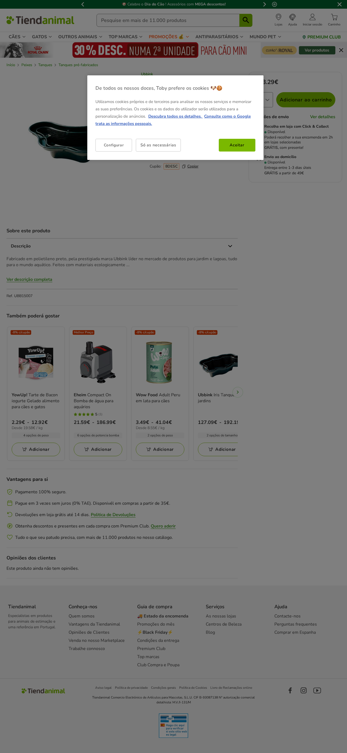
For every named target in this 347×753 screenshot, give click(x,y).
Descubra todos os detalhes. (175, 116)
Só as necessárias (158, 145)
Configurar (114, 145)
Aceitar (237, 145)
